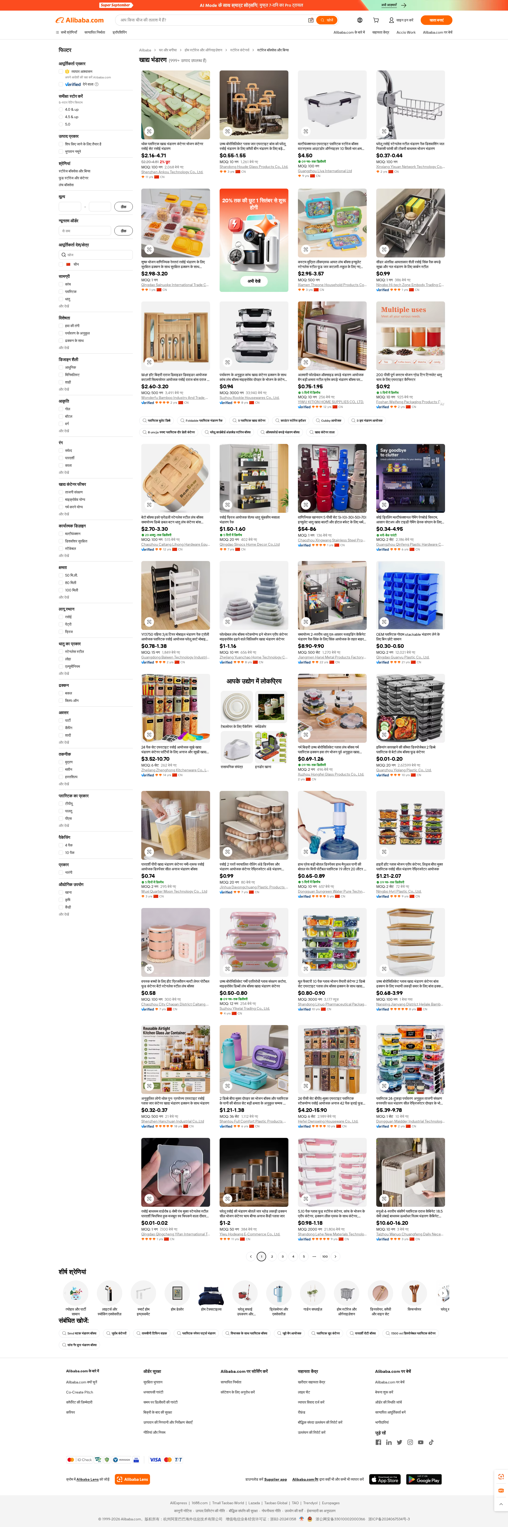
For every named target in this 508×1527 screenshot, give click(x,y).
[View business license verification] (301, 1519)
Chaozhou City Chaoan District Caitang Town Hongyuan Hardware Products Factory (175, 1004)
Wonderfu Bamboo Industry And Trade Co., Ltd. (175, 397)
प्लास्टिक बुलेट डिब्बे (159, 420)
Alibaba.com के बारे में (82, 1371)
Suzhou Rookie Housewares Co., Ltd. (249, 397)
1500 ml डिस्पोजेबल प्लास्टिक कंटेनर (413, 1333)
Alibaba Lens (87, 1479)
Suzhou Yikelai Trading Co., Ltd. (245, 1008)
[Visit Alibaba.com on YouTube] (421, 1442)
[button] (311, 20)
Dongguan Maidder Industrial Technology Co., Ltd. (410, 1121)
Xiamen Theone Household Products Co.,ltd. (332, 285)
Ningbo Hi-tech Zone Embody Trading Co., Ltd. (410, 285)
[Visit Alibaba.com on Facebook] (378, 1442)
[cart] (377, 21)
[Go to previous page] (251, 1256)
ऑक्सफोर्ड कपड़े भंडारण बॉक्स (283, 432)
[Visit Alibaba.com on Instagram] (410, 1442)
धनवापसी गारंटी (153, 1392)
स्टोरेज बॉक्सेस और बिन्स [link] (273, 50)
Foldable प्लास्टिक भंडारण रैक (204, 420)
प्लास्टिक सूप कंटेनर (328, 1333)
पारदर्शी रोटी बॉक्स (365, 1333)
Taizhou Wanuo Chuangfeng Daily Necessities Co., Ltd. (410, 1234)
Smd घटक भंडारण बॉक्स (81, 1333)
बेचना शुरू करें (384, 1392)
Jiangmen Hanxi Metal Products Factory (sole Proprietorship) (332, 657)
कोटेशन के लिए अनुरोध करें (238, 1392)
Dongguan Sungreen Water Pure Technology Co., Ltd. (332, 891)
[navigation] (96, 653)
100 (325, 1256)
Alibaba (145, 50)
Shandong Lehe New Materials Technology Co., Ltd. (332, 1234)
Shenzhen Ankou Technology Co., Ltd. (172, 172)
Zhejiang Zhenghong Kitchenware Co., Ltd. (175, 770)
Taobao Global (275, 1503)
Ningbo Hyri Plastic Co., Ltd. (398, 891)
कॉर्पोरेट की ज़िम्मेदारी (79, 1402)
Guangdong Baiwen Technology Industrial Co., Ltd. (175, 657)
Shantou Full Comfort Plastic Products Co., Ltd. (254, 1121)
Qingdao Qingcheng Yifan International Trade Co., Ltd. (175, 1234)
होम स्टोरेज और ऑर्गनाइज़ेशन (203, 50)
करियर (70, 1412)
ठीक (123, 206)
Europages (331, 1503)
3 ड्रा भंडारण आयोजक (370, 420)
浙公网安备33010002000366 (340, 1519)
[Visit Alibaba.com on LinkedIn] (389, 1442)
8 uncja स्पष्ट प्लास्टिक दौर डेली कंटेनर (171, 432)
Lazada (254, 1503)
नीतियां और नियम (154, 1432)
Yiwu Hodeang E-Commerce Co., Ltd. (250, 1234)
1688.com (200, 1503)
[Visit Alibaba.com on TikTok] (431, 1442)
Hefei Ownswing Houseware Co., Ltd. (328, 1121)
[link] (501, 1477)
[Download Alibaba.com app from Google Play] (424, 1479)
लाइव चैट (304, 1392)
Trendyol (310, 1503)
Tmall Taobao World (228, 1503)
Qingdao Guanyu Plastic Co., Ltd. (402, 657)
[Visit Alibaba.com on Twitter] (399, 1442)
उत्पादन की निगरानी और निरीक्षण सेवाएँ (167, 1422)
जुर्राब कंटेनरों (119, 1333)
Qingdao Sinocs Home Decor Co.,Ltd (250, 544)
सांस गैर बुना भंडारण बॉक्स (82, 1345)
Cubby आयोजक (331, 420)
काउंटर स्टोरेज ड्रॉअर (293, 420)
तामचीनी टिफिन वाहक (154, 1333)
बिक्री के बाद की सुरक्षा (157, 1412)
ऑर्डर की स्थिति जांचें (388, 1402)
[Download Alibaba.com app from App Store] (385, 1479)
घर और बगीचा (168, 50)
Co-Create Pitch (79, 1392)
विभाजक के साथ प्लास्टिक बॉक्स (249, 1333)
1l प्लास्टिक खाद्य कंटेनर (251, 420)
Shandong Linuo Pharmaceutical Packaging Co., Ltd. (332, 1004)
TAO (295, 1503)
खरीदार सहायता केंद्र (311, 1382)
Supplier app (275, 1479)
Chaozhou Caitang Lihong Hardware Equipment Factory (175, 544)
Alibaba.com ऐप (305, 1479)
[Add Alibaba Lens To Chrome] (132, 1479)
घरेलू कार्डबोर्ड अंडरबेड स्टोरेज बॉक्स (230, 432)
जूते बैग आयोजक (292, 1333)
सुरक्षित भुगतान (152, 1382)
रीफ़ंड (301, 1412)
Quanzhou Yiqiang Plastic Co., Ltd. (404, 770)
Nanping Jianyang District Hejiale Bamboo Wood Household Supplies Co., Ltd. (410, 1004)
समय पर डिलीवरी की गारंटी (160, 1402)
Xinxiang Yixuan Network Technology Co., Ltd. (410, 166)
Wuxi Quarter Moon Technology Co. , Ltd (174, 891)
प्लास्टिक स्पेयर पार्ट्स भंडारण (198, 1333)
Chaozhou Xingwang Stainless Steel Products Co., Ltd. (332, 540)
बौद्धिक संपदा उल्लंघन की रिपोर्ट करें (320, 1422)
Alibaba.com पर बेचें (390, 1382)
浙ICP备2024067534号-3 (389, 1519)
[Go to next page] (335, 1256)
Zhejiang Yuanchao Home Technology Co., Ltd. (254, 657)
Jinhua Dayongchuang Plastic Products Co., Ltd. (254, 887)
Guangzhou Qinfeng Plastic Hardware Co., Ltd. (410, 544)
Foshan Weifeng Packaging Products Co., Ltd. (410, 402)
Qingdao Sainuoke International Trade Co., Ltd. (175, 285)
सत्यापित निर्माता (231, 1382)
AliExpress (178, 1503)
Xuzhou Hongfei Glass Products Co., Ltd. (331, 774)
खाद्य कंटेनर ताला (325, 432)
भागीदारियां (382, 1422)
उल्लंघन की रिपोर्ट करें (311, 1432)
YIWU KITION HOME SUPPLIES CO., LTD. (331, 402)
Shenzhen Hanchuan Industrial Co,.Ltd (172, 1121)
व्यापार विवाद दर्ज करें (311, 1402)
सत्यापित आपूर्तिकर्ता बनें (390, 1412)
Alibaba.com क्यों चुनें (81, 1382)
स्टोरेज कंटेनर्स (239, 50)
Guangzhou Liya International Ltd (325, 171)
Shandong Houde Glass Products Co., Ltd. (254, 166)
